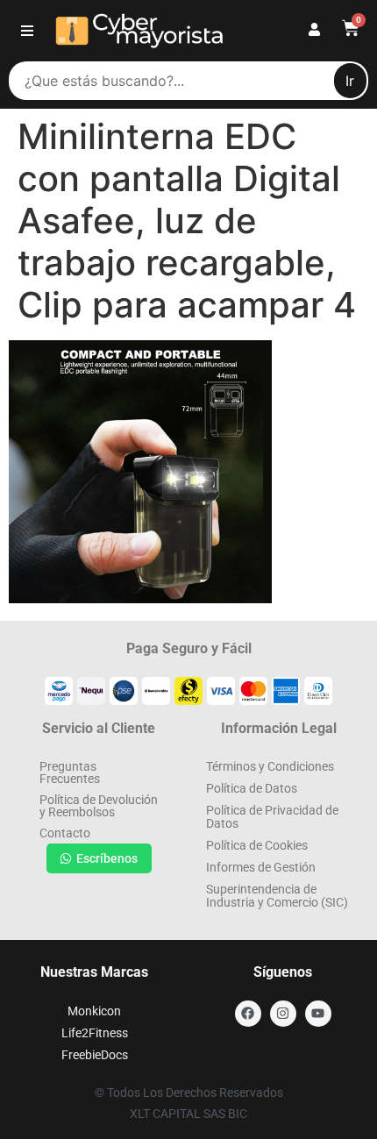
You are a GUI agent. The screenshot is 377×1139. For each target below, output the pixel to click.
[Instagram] (283, 1013)
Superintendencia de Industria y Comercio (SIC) (277, 895)
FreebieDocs (94, 1055)
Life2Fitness (94, 1033)
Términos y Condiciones (270, 766)
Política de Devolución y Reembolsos (98, 806)
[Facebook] (248, 1013)
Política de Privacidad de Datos (272, 816)
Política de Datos (251, 788)
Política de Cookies (257, 845)
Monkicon (94, 1011)
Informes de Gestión (261, 867)
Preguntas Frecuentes (69, 772)
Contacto (64, 833)
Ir (349, 80)
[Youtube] (318, 1013)
